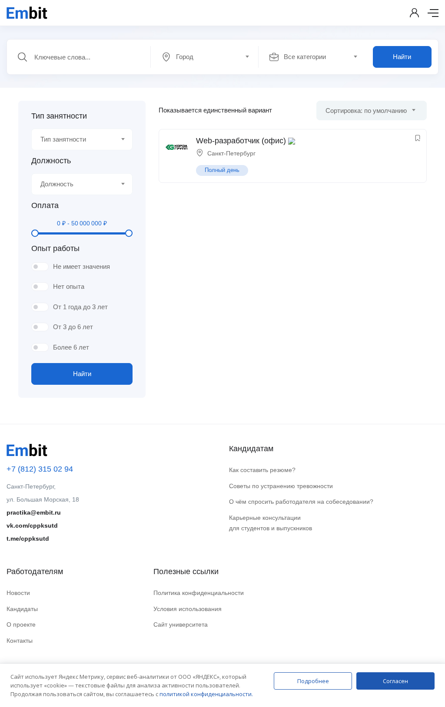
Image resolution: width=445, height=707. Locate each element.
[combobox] (209, 57)
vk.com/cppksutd (32, 525)
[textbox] (203, 56)
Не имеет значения (81, 266)
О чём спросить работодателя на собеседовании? (301, 501)
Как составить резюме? (262, 469)
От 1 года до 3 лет (80, 307)
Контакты (20, 640)
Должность (51, 161)
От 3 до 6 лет (73, 326)
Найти (402, 56)
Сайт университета (180, 624)
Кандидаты (22, 608)
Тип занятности (59, 116)
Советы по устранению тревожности (281, 485)
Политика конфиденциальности (198, 592)
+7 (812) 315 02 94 (40, 469)
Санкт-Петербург (231, 153)
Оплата (45, 205)
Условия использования (187, 608)
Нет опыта (68, 286)
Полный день (222, 170)
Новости (18, 592)
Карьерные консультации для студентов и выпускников (270, 523)
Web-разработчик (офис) (241, 140)
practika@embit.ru (34, 512)
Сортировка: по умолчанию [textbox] (366, 110)
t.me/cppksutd (28, 538)
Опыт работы (55, 248)
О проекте (21, 624)
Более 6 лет (71, 347)
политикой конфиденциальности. (206, 694)
